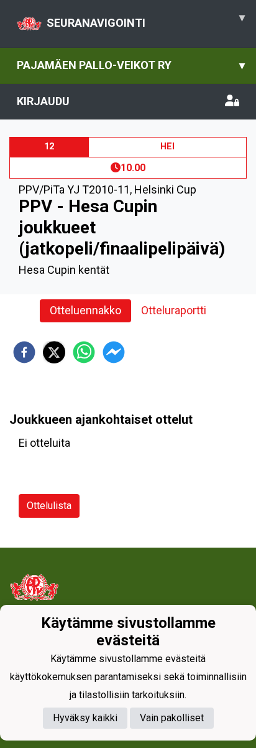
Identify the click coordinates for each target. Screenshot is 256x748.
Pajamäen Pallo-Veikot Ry (131, 65)
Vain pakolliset (172, 718)
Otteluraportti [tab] (173, 310)
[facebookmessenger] (114, 352)
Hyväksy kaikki (85, 718)
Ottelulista (49, 506)
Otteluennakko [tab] (85, 310)
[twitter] (54, 352)
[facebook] (24, 352)
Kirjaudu (43, 101)
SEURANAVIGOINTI (146, 20)
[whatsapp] (84, 352)
